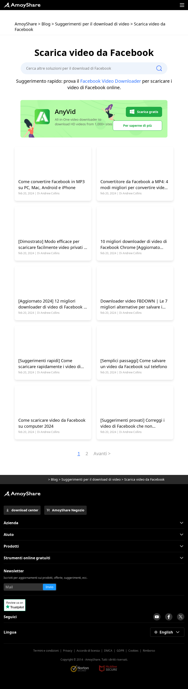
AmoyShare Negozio (68, 510)
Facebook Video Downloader (110, 81)
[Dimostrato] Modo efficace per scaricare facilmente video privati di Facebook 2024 (53, 244)
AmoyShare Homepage (22, 5)
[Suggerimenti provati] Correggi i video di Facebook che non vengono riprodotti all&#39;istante (134, 423)
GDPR (120, 651)
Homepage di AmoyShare (35, 479)
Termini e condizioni (46, 651)
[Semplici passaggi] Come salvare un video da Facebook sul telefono (133, 363)
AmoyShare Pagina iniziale (22, 493)
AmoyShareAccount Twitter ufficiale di (180, 616)
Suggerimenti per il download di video (92, 24)
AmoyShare (26, 24)
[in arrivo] (156, 616)
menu (182, 5)
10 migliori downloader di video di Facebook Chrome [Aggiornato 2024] (133, 244)
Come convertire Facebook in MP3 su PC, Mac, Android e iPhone (51, 184)
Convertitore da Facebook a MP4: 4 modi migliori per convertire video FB (134, 184)
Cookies (133, 651)
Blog (45, 24)
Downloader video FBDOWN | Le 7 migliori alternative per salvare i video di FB (133, 304)
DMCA (108, 651)
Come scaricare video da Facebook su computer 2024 (52, 423)
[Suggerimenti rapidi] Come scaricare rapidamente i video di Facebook (49, 363)
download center (24, 510)
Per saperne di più (137, 125)
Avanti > (102, 453)
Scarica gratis (147, 112)
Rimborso (149, 651)
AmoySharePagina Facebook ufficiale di (168, 616)
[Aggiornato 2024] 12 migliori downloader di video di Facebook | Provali (52, 304)
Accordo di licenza (88, 651)
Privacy (67, 651)
